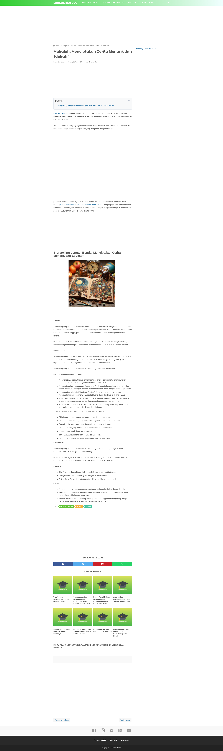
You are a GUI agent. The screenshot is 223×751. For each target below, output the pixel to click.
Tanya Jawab (87, 8)
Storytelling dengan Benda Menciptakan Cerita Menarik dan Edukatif (86, 105)
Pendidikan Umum (89, 3)
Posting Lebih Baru (62, 720)
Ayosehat (125, 740)
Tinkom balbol (100, 740)
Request (88, 506)
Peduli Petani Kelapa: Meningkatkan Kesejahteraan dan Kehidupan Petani (101, 600)
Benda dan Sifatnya (66, 506)
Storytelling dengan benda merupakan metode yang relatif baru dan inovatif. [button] (84, 369)
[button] (56, 100)
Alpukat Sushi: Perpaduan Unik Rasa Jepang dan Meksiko (121, 599)
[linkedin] (120, 732)
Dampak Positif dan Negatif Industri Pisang (102, 630)
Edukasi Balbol (65, 3)
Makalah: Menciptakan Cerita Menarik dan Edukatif (81, 205)
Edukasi (113, 740)
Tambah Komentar (91, 62)
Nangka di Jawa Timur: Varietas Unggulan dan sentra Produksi (82, 631)
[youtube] (129, 732)
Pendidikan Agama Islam (113, 3)
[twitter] (111, 732)
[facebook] (94, 732)
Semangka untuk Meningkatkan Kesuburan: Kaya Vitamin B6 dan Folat (81, 600)
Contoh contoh (146, 3)
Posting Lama (125, 720)
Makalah (132, 3)
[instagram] (102, 732)
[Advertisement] (111, 24)
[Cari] (168, 3)
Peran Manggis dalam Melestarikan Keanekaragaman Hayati (121, 632)
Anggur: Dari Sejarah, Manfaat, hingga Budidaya (61, 631)
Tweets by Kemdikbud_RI (145, 49)
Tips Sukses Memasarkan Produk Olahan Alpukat (61, 599)
